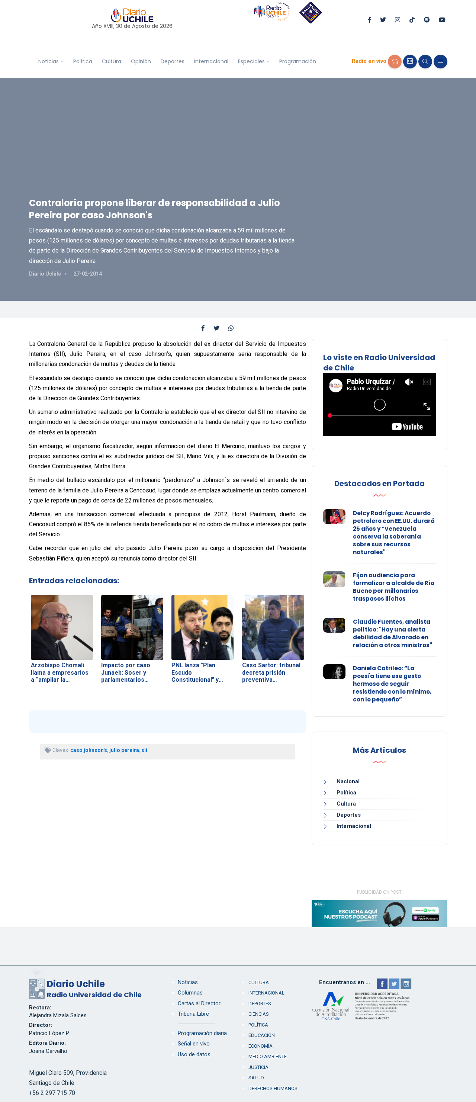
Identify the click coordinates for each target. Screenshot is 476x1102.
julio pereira (124, 750)
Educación (261, 1035)
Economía (260, 1046)
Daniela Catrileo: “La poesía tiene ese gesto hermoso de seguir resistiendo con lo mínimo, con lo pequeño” (392, 683)
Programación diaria (202, 1033)
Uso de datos (194, 1054)
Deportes (172, 61)
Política (82, 61)
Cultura (111, 61)
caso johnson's (88, 750)
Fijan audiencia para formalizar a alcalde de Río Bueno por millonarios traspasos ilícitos (393, 587)
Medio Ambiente (267, 1056)
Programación (297, 61)
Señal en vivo (194, 1043)
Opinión (141, 61)
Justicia (258, 1067)
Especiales (251, 61)
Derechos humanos (273, 1088)
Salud (256, 1077)
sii (144, 750)
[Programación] (410, 61)
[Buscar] (425, 61)
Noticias (48, 61)
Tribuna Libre (193, 1014)
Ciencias (258, 1014)
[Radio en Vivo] (395, 61)
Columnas (190, 992)
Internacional (211, 61)
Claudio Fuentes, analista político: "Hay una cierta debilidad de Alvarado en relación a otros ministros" (392, 633)
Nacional (348, 781)
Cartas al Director (199, 1003)
